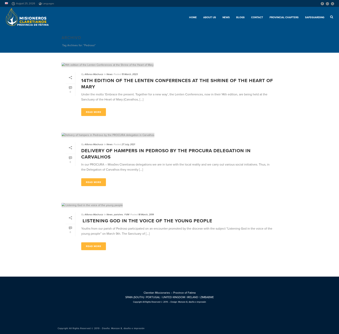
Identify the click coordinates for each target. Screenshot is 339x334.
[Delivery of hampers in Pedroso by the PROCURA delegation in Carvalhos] (169, 135)
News (226, 17)
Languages (48, 3)
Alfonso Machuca (94, 74)
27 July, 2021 (128, 144)
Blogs (240, 17)
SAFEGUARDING (314, 17)
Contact (257, 17)
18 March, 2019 (146, 214)
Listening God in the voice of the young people (146, 221)
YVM (126, 214)
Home (193, 17)
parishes (118, 214)
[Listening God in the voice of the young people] (169, 205)
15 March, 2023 (130, 74)
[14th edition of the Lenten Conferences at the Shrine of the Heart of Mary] (169, 64)
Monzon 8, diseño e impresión (192, 302)
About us (209, 17)
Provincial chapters (284, 17)
